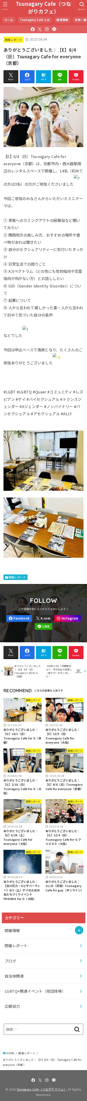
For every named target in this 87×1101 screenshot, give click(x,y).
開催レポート (13, 40)
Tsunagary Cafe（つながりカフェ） (43, 7)
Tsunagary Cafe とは (35, 20)
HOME (10, 1053)
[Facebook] (33, 29)
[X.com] (40, 29)
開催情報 (62, 20)
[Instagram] (47, 29)
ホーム (9, 20)
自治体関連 (14, 976)
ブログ (10, 961)
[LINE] (54, 29)
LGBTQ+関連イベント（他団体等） (35, 991)
